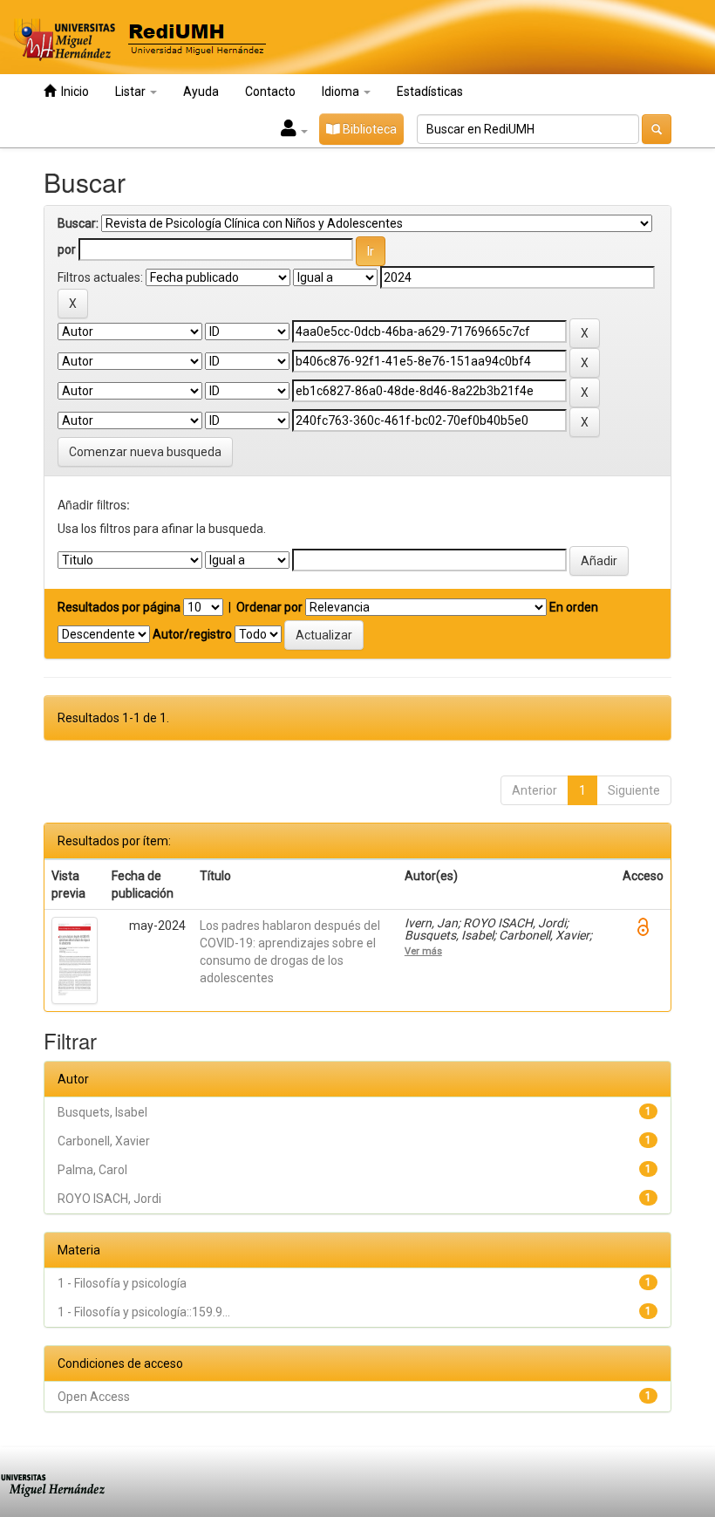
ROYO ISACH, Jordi (109, 1199)
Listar (131, 92)
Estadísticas (430, 92)
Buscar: (78, 223)
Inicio (72, 92)
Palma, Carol (92, 1170)
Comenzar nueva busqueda (145, 452)
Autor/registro (192, 634)
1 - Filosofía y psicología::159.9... (144, 1312)
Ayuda (201, 92)
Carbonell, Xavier (104, 1141)
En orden (573, 607)
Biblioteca (368, 129)
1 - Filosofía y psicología (122, 1283)
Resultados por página (119, 607)
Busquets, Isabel (102, 1112)
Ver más (423, 951)
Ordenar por (269, 607)
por (67, 249)
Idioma (342, 92)
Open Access (94, 1397)
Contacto (270, 92)
